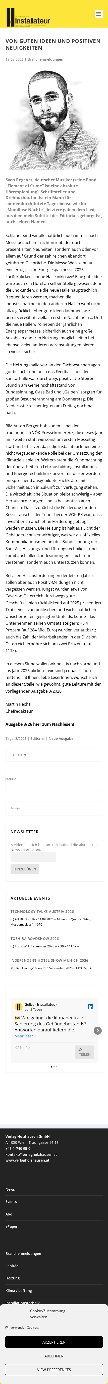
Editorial (38, 738)
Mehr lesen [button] (24, 1036)
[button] (11, 1031)
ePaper (12, 1226)
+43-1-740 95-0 (18, 1148)
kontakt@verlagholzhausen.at (31, 1154)
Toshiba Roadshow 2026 (35, 938)
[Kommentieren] (26, 1052)
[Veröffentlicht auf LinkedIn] (91, 1007)
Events (11, 1201)
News (10, 1189)
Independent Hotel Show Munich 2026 (49, 960)
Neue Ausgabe (61, 738)
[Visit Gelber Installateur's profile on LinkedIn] (20, 1007)
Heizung (13, 1278)
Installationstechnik (23, 1302)
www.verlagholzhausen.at (27, 1160)
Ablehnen (54, 1355)
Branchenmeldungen (45, 59)
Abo (9, 1214)
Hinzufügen (25, 869)
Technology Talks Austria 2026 (42, 911)
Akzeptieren (54, 1342)
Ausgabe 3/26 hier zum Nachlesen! (40, 724)
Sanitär (12, 1265)
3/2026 (21, 738)
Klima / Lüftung (19, 1290)
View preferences (54, 1369)
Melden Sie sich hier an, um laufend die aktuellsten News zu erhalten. (54, 847)
